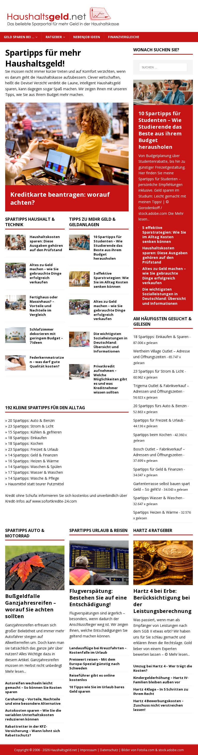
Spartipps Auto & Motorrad (24, 533)
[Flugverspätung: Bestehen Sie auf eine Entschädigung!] (99, 562)
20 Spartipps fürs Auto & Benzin (160, 405)
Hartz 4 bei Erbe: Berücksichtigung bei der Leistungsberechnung (162, 600)
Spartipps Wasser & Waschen (157, 497)
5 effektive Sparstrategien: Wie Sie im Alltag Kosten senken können (111, 280)
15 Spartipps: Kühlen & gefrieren (35, 432)
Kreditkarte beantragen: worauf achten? (60, 198)
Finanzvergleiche (123, 37)
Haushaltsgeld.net (64, 750)
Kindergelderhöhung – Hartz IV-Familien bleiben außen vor (160, 679)
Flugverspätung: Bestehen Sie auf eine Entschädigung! (98, 597)
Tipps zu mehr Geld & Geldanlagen (92, 221)
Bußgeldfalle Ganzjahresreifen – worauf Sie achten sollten (30, 606)
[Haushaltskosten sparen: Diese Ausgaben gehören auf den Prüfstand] (15, 242)
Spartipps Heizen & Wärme (155, 512)
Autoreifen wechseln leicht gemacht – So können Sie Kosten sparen (33, 687)
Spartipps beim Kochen (152, 434)
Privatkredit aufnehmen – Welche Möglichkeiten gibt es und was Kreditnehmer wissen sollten (110, 379)
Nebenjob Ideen (86, 37)
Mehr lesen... (15, 671)
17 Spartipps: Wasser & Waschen (35, 472)
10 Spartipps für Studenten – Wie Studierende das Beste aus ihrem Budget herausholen (108, 247)
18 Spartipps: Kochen (25, 443)
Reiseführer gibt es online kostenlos (92, 677)
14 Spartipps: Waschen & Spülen (35, 466)
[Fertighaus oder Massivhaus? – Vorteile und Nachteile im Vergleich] (15, 302)
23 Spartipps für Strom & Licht (158, 371)
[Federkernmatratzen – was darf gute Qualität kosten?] (15, 363)
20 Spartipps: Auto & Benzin (31, 420)
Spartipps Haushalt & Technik (30, 221)
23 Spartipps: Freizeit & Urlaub (33, 449)
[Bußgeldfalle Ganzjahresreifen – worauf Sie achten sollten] (34, 568)
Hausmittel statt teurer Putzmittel (36, 483)
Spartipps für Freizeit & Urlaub (158, 420)
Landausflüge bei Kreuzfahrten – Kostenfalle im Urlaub (98, 650)
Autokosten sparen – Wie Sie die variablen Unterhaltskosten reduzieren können (33, 714)
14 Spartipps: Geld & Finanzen (33, 455)
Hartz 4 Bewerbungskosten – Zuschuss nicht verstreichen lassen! (158, 705)
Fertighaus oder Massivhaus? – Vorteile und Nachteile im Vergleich (44, 306)
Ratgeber (54, 37)
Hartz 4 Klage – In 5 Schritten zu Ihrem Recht (160, 691)
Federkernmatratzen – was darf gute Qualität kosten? (47, 361)
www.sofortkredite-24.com (54, 501)
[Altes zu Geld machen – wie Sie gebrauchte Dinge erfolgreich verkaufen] (15, 270)
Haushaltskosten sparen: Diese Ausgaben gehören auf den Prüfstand (46, 243)
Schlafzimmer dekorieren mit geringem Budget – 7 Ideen (46, 336)
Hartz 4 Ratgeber (152, 530)
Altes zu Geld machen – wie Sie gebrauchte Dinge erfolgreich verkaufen (45, 273)
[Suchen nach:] (163, 67)
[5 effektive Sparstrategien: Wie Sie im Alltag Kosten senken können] (79, 279)
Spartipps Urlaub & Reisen (98, 530)
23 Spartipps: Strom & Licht (31, 426)
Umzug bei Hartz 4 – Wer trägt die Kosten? (162, 668)
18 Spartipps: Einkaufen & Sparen (160, 336)
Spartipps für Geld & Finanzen (158, 469)
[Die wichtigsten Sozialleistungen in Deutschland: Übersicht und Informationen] (79, 339)
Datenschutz (109, 750)
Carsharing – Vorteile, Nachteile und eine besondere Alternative (33, 701)
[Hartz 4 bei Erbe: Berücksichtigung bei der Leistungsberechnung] (163, 562)
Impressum (88, 750)
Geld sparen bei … (19, 37)
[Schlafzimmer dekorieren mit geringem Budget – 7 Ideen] (15, 335)
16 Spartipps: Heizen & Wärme (33, 460)
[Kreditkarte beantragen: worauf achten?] (67, 144)
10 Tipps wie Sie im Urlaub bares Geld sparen (96, 689)
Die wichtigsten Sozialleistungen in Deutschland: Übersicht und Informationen (110, 342)
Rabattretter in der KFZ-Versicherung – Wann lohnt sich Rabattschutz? (32, 730)
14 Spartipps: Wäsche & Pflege (33, 478)
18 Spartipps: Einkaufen (27, 437)
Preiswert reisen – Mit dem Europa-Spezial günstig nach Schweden (94, 663)
